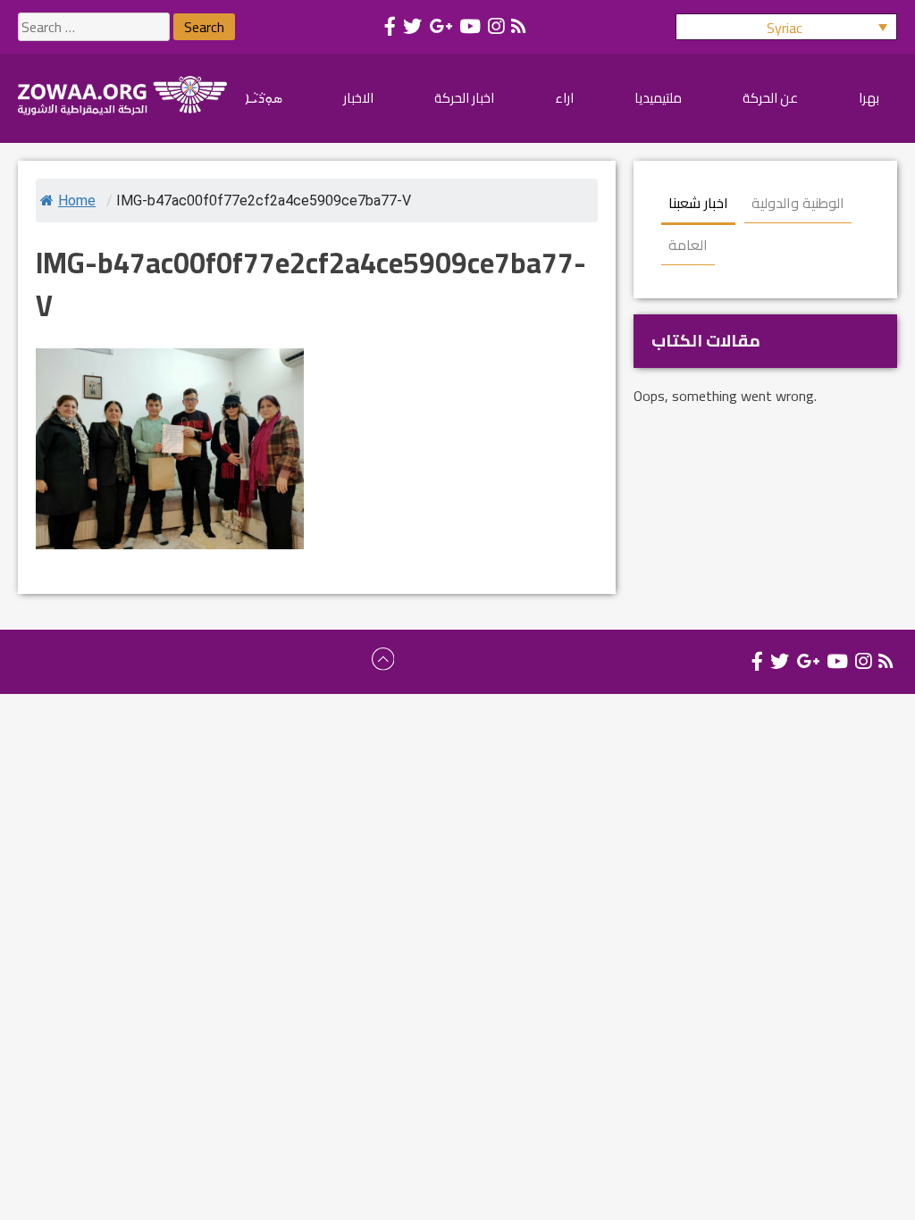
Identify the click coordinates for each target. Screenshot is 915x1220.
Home (77, 200)
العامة (688, 244)
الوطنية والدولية (797, 202)
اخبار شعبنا (698, 202)
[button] (786, 26)
